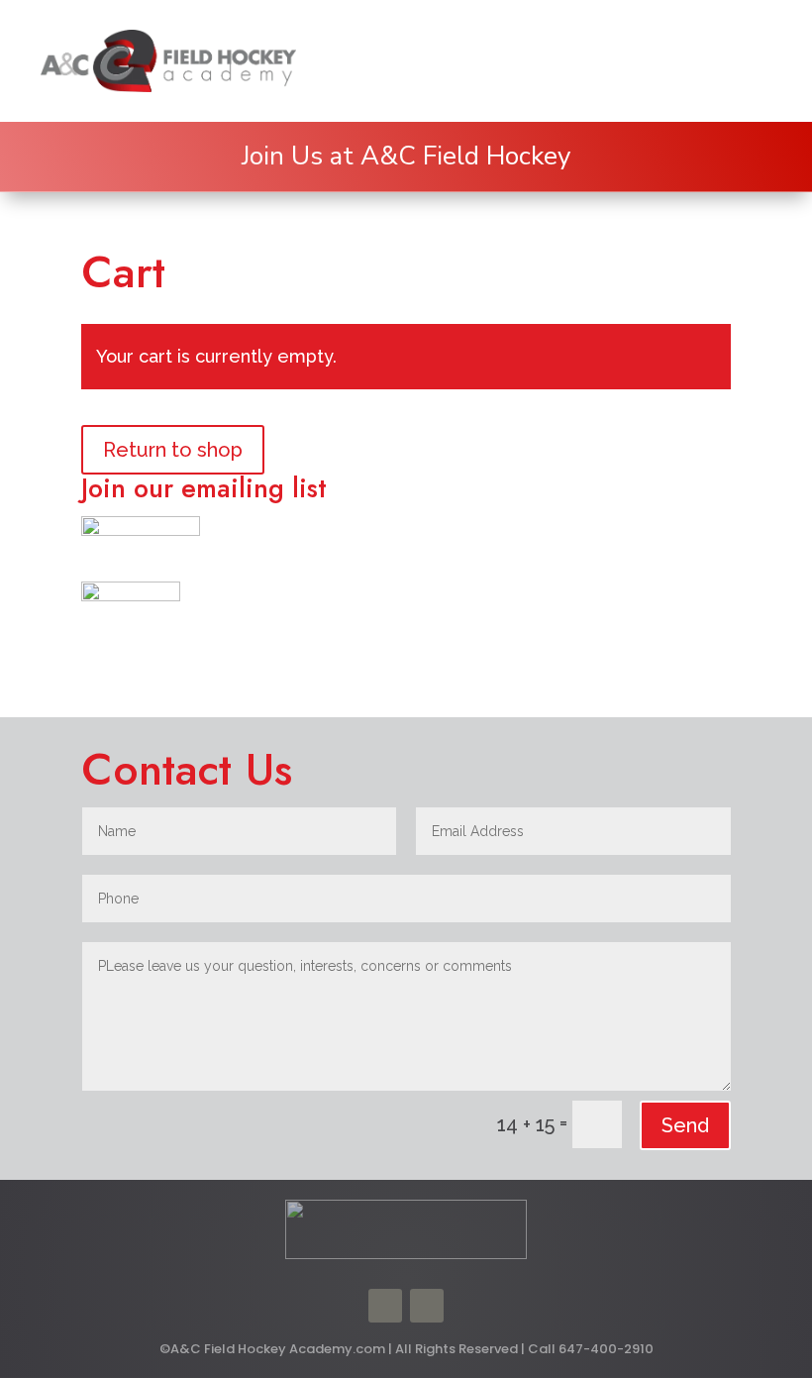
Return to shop (173, 450)
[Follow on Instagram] (427, 1306)
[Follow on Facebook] (385, 1306)
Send (685, 1125)
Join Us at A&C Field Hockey (406, 156)
